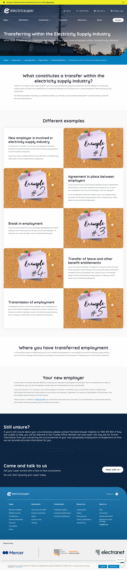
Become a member (15, 510)
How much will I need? (38, 510)
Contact (118, 20)
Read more (50, 2)
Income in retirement (38, 513)
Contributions (13, 516)
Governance (103, 513)
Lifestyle (34, 523)
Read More (113, 566)
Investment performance (62, 513)
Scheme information (106, 516)
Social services (36, 519)
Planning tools (82, 516)
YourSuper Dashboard (61, 516)
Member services (14, 513)
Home (6, 60)
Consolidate (13, 526)
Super (5, 20)
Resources (82, 20)
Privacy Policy (18, 567)
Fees (101, 510)
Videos (79, 513)
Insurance (63, 20)
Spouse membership (16, 519)
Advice (11, 529)
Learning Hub (29, 60)
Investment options (60, 510)
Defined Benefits (58, 60)
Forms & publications (84, 519)
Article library (81, 523)
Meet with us (113, 469)
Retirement (23, 20)
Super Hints (43, 60)
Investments (43, 20)
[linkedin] (116, 494)
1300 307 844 (40, 399)
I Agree (102, 566)
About (99, 20)
